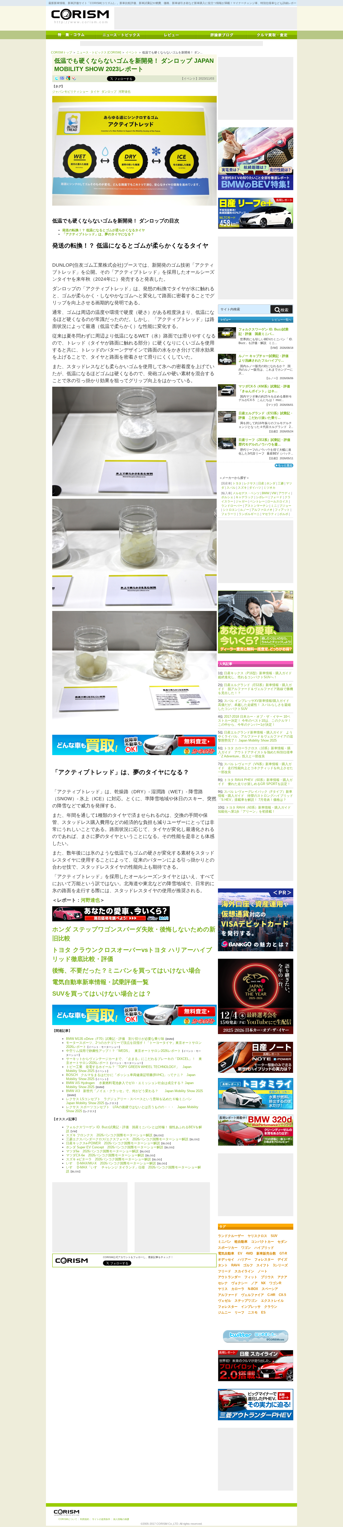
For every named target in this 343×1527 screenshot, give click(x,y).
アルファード (228, 1295)
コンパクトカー (262, 1241)
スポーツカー (228, 1248)
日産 (261, 483)
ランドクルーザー (231, 1236)
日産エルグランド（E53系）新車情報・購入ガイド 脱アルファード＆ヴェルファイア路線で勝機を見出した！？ (255, 689)
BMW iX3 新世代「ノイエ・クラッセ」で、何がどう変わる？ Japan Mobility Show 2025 (134, 1091)
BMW (265, 493)
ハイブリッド (264, 1248)
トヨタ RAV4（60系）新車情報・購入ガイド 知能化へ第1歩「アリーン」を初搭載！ (256, 809)
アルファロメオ (261, 510)
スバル (231, 487)
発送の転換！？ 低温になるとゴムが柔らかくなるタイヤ (103, 230)
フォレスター (264, 1259)
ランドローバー (231, 505)
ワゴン (246, 1248)
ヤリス (223, 1289)
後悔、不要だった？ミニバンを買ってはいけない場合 (126, 970)
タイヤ (94, 91)
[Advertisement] (205, 18)
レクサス (250, 483)
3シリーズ (280, 1265)
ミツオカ (269, 487)
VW (273, 493)
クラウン (270, 1307)
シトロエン (230, 510)
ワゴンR (275, 1283)
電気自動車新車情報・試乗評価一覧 (100, 982)
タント (223, 1265)
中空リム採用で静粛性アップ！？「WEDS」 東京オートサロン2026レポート (123, 1051)
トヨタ (237, 483)
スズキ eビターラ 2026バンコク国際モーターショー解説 (108, 1159)
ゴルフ (248, 1265)
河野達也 (125, 91)
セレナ (223, 1283)
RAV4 (235, 1265)
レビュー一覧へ (281, 319)
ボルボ (283, 514)
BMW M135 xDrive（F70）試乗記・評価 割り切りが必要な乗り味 (115, 1039)
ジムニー (224, 1312)
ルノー (244, 510)
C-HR (271, 1295)
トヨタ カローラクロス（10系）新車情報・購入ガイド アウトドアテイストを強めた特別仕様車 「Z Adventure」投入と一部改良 (255, 752)
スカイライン (244, 1271)
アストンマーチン (257, 505)
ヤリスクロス (257, 1236)
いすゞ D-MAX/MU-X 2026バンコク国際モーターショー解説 (111, 1163)
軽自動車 (241, 1241)
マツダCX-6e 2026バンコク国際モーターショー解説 (105, 1155)
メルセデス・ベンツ (246, 493)
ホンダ (270, 483)
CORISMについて (68, 1519)
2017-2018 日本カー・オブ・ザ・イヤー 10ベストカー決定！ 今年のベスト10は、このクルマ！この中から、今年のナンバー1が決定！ (254, 720)
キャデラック (245, 497)
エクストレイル (272, 1301)
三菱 (281, 483)
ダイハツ (255, 487)
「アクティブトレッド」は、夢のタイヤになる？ (98, 234)
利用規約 (84, 1519)
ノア (254, 1283)
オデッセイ (226, 1259)
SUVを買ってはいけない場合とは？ (101, 993)
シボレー (262, 497)
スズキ (242, 487)
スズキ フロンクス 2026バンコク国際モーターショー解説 (109, 1135)
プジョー (285, 505)
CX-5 (282, 1295)
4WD (249, 1253)
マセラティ (269, 514)
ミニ (274, 505)
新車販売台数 (266, 1253)
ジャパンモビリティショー (70, 91)
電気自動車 (226, 1253)
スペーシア (270, 1289)
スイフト (262, 1265)
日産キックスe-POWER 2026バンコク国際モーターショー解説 (113, 1143)
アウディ (284, 493)
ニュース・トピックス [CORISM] (99, 52)
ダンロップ (109, 91)
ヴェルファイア (252, 1295)
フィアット (282, 510)
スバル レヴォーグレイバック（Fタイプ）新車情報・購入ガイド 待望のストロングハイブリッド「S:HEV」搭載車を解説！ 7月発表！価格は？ (255, 796)
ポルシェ (227, 497)
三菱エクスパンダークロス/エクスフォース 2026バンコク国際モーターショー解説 (127, 1139)
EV (240, 1253)
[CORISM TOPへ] (80, 16)
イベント (132, 52)
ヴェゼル (224, 1301)
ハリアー (244, 1259)
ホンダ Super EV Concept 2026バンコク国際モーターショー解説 (114, 1147)
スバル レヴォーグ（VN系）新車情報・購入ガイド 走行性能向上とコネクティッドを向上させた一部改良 (255, 768)
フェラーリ (228, 514)
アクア (282, 1277)
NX (263, 1283)
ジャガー (242, 501)
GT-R (283, 1253)
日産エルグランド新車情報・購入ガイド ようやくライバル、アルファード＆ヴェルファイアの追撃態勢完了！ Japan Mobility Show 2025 (255, 736)
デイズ (282, 1259)
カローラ (237, 1289)
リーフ (239, 1312)
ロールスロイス (277, 501)
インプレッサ (251, 1307)
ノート (262, 1271)
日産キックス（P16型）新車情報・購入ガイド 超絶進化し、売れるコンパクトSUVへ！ (256, 675)
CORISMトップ (61, 52)
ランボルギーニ (249, 514)
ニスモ (253, 1312)
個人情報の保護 (121, 1519)
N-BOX (253, 1289)
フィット (250, 1277)
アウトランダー (229, 1277)
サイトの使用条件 (101, 1519)
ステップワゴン (246, 1301)
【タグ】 (58, 86)
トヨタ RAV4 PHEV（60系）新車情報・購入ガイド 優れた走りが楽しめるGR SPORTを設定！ (255, 782)
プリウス (267, 1277)
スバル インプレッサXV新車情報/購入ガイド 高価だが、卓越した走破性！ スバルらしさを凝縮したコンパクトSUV (254, 705)
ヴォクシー (239, 1283)
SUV (274, 1236)
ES (263, 1312)
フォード (276, 497)
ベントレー (257, 501)
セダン (282, 1241)
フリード (224, 1271)
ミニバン (224, 1241)
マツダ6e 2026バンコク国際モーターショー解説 (102, 1151)
